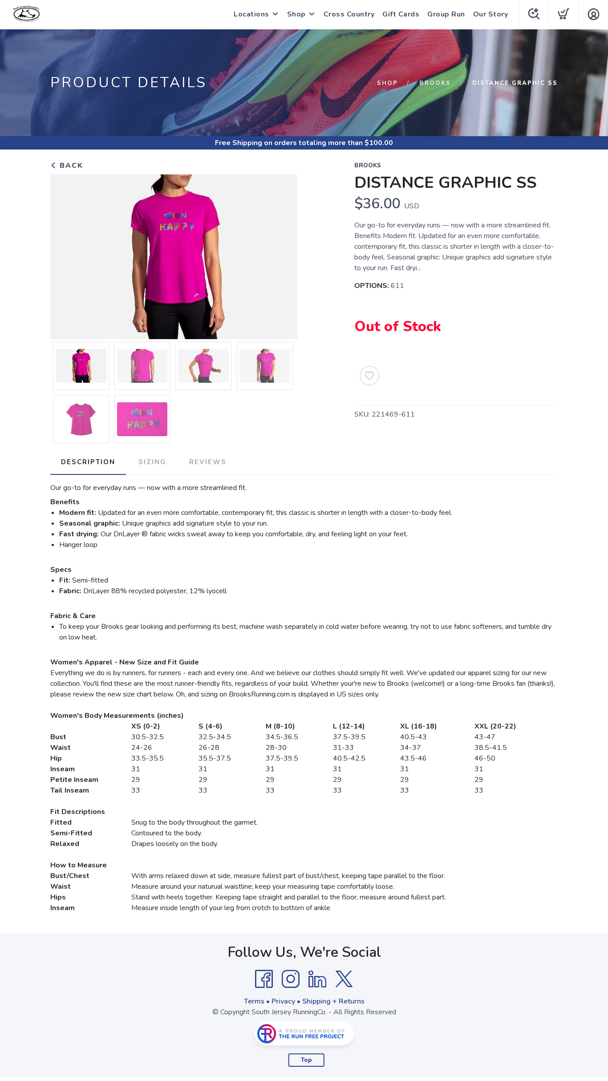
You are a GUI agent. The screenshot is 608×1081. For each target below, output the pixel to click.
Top (306, 1060)
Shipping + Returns (333, 1001)
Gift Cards (400, 14)
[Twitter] (344, 979)
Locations (251, 14)
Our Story (490, 14)
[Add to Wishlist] (369, 375)
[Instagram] (290, 979)
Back (70, 165)
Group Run (446, 14)
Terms (254, 1001)
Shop (296, 14)
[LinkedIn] (317, 979)
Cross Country (349, 14)
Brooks (435, 83)
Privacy (283, 1001)
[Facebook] (264, 979)
